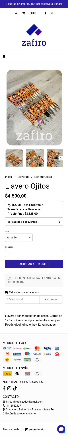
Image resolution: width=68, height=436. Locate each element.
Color (7, 231)
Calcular (51, 299)
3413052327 (13, 405)
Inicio (9, 177)
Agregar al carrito (34, 264)
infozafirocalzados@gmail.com (24, 401)
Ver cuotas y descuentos (22, 221)
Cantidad (9, 247)
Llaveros (23, 177)
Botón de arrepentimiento (20, 413)
